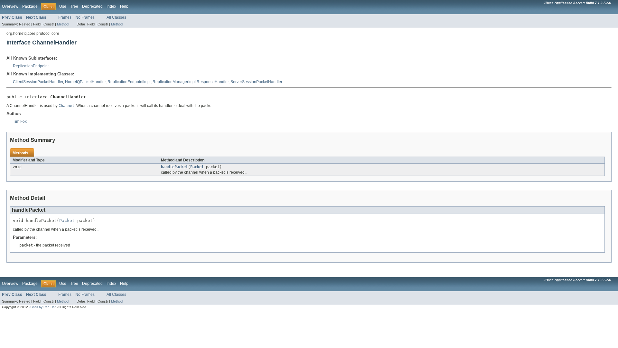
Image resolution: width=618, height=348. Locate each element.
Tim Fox (20, 121)
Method (63, 24)
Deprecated (92, 6)
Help (124, 6)
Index (111, 6)
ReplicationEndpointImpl (129, 82)
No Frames (85, 17)
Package (30, 6)
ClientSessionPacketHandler (38, 82)
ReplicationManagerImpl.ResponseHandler (191, 82)
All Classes (116, 17)
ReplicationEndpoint (31, 66)
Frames (64, 17)
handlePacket (174, 167)
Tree (74, 6)
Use (62, 6)
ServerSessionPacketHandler (256, 82)
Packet (197, 167)
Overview (10, 6)
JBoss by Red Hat (42, 307)
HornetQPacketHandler (85, 82)
